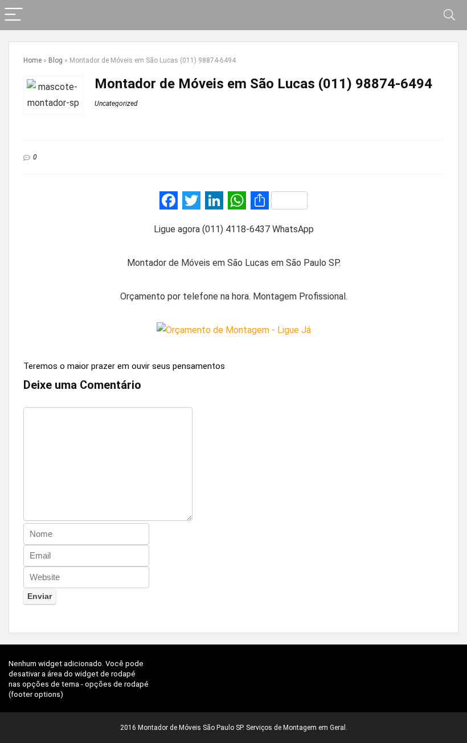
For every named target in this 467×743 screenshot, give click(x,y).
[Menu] (13, 15)
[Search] (449, 15)
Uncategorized (116, 104)
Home (32, 60)
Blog (55, 60)
